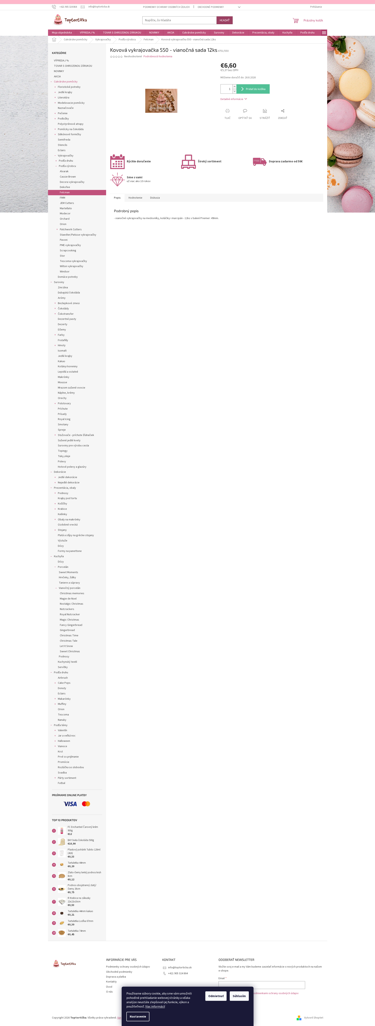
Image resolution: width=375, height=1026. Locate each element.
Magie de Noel (68, 599)
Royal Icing (64, 419)
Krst (60, 752)
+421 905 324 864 (178, 973)
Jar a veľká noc (67, 736)
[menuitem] (62, 33)
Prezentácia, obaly (65, 488)
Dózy (61, 546)
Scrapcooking (68, 251)
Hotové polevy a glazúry (72, 467)
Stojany (62, 530)
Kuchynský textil (67, 662)
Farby (61, 335)
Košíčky (62, 504)
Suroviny (59, 282)
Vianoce (62, 746)
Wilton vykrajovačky (71, 266)
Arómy (62, 298)
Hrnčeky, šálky (67, 577)
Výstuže (62, 541)
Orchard (64, 219)
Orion (63, 224)
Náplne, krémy (66, 393)
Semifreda (64, 140)
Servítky (63, 667)
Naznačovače (66, 108)
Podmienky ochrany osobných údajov (166, 7)
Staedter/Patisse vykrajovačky (78, 235)
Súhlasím (239, 996)
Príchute (63, 409)
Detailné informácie (231, 99)
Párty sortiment (67, 778)
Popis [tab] (117, 198)
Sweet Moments (68, 572)
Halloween (64, 741)
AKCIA (57, 77)
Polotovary (64, 403)
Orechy (62, 398)
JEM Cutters (67, 203)
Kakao (61, 361)
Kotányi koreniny (68, 366)
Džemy (62, 330)
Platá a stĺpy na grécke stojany (76, 535)
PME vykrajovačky (70, 245)
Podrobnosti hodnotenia (158, 56)
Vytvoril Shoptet (313, 1018)
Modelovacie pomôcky (71, 103)
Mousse (62, 382)
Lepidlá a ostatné (68, 372)
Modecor (65, 214)
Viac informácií (155, 1006)
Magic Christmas (69, 620)
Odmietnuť (216, 996)
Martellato (66, 208)
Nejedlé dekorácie (69, 483)
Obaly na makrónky (69, 520)
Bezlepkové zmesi (69, 303)
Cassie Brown (68, 177)
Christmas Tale (68, 641)
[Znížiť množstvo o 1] (234, 91)
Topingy (63, 451)
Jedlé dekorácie (67, 477)
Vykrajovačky (65, 156)
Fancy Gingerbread (71, 625)
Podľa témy (61, 725)
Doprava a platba (116, 977)
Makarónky (64, 699)
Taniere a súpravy (69, 583)
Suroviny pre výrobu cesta (73, 446)
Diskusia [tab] (155, 198)
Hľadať (225, 20)
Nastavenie (138, 1016)
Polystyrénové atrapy (70, 124)
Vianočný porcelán (69, 588)
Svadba (62, 773)
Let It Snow (66, 646)
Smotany (63, 424)
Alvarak (64, 171)
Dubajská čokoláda (69, 293)
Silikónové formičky (69, 134)
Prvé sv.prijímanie (68, 757)
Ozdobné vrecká (68, 525)
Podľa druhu (66, 161)
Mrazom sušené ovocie (71, 388)
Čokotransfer (66, 314)
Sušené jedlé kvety (69, 440)
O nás (109, 992)
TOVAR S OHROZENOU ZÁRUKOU (73, 66)
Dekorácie (60, 472)
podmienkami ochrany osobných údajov (275, 993)
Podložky (63, 119)
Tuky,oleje (64, 456)
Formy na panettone (70, 551)
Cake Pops (64, 683)
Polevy (62, 462)
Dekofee (65, 187)
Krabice (62, 509)
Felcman (65, 192)
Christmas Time (69, 635)
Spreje (62, 430)
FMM (62, 198)
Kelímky (62, 514)
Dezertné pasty (67, 319)
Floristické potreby (69, 87)
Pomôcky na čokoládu (71, 129)
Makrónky (63, 377)
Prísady (62, 414)
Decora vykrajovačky (72, 182)
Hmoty (62, 345)
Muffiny (62, 704)
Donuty (62, 688)
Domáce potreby (68, 277)
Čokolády (63, 309)
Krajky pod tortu (67, 498)
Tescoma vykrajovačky (73, 261)
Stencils (62, 145)
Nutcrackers (67, 609)
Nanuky (62, 720)
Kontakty (111, 982)
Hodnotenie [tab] (135, 198)
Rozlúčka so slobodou (71, 767)
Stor (62, 256)
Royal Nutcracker (70, 614)
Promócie (63, 762)
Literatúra (63, 98)
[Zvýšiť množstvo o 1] (234, 86)
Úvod (109, 987)
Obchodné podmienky (211, 7)
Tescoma (63, 715)
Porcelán (63, 567)
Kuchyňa (59, 556)
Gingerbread (67, 630)
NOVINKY (59, 71)
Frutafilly (63, 340)
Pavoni (64, 240)
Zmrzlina (63, 288)
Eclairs (62, 150)
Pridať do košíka (256, 89)
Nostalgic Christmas (71, 604)
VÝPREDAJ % (61, 61)
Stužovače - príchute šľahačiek (76, 435)
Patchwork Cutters (71, 229)
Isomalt (62, 351)
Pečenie (63, 113)
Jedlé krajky (65, 92)
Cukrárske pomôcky (66, 82)
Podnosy (63, 493)
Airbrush (63, 678)
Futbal (61, 783)
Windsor (64, 272)
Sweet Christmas (70, 651)
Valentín (62, 730)
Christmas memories (72, 593)
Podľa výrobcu (67, 166)
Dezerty (62, 324)
